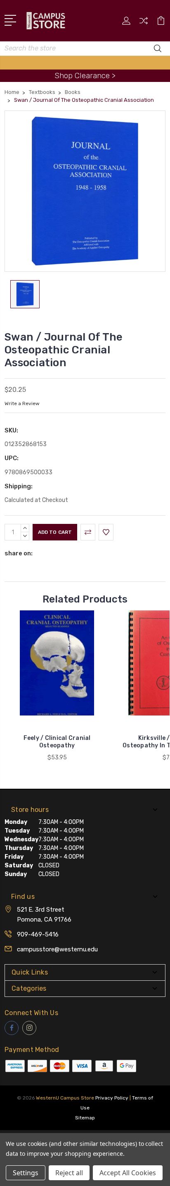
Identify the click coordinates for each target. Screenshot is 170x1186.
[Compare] (143, 23)
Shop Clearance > (85, 75)
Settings (25, 1172)
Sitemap (85, 1118)
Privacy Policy (111, 1098)
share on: (19, 553)
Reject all (69, 1172)
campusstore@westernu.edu (57, 949)
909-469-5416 (38, 934)
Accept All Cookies (127, 1172)
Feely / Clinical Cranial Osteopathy (57, 742)
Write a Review (22, 403)
